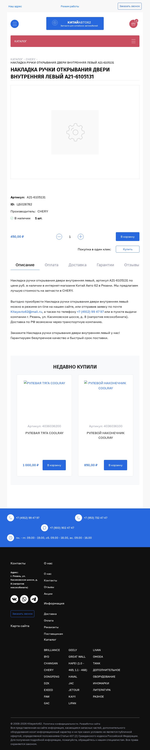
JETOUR (74, 690)
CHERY (30, 59)
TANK (96, 663)
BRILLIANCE (52, 650)
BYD (46, 656)
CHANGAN (51, 663)
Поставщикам (53, 633)
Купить (127, 249)
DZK (46, 683)
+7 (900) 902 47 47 (62, 527)
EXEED (48, 690)
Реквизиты (51, 627)
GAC (47, 703)
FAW (46, 696)
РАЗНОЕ (98, 696)
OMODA (98, 656)
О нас (48, 573)
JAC (71, 683)
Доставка (78, 264)
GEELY (73, 650)
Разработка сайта (89, 723)
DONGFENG (51, 676)
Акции (48, 593)
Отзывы (131, 264)
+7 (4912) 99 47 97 (90, 312)
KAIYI (72, 696)
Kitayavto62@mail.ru (26, 312)
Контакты (50, 580)
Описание (25, 264)
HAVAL (73, 676)
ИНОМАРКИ (101, 683)
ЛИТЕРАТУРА (102, 690)
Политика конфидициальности (60, 723)
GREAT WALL (77, 656)
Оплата (51, 264)
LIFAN (72, 703)
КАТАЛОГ (20, 41)
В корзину (128, 236)
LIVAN (97, 650)
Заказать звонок (130, 6)
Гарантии (105, 264)
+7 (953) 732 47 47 (95, 517)
